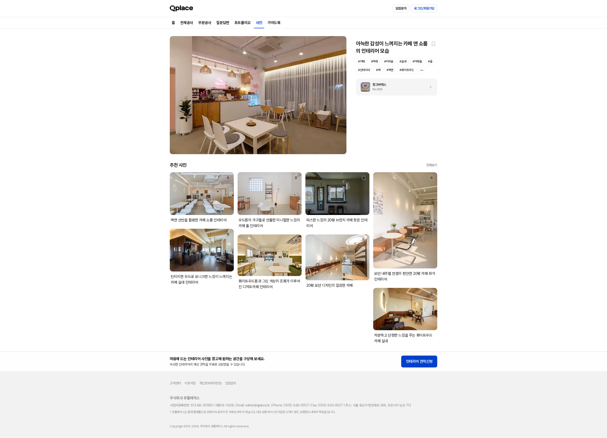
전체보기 (431, 165)
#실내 (403, 61)
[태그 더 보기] (421, 70)
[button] (433, 44)
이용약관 (189, 383)
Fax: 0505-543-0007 (327, 405)
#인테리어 (364, 70)
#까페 (374, 61)
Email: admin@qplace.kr (253, 405)
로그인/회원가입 (424, 8)
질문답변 (222, 22)
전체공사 (186, 22)
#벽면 (389, 70)
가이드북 (273, 22)
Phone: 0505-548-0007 (290, 405)
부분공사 (204, 22)
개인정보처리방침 (210, 383)
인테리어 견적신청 (419, 361)
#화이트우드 (407, 70)
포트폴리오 (243, 22)
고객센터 (175, 383)
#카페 (361, 61)
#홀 (430, 61)
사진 (259, 22)
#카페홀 (417, 61)
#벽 (378, 70)
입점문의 (400, 8)
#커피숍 (388, 61)
